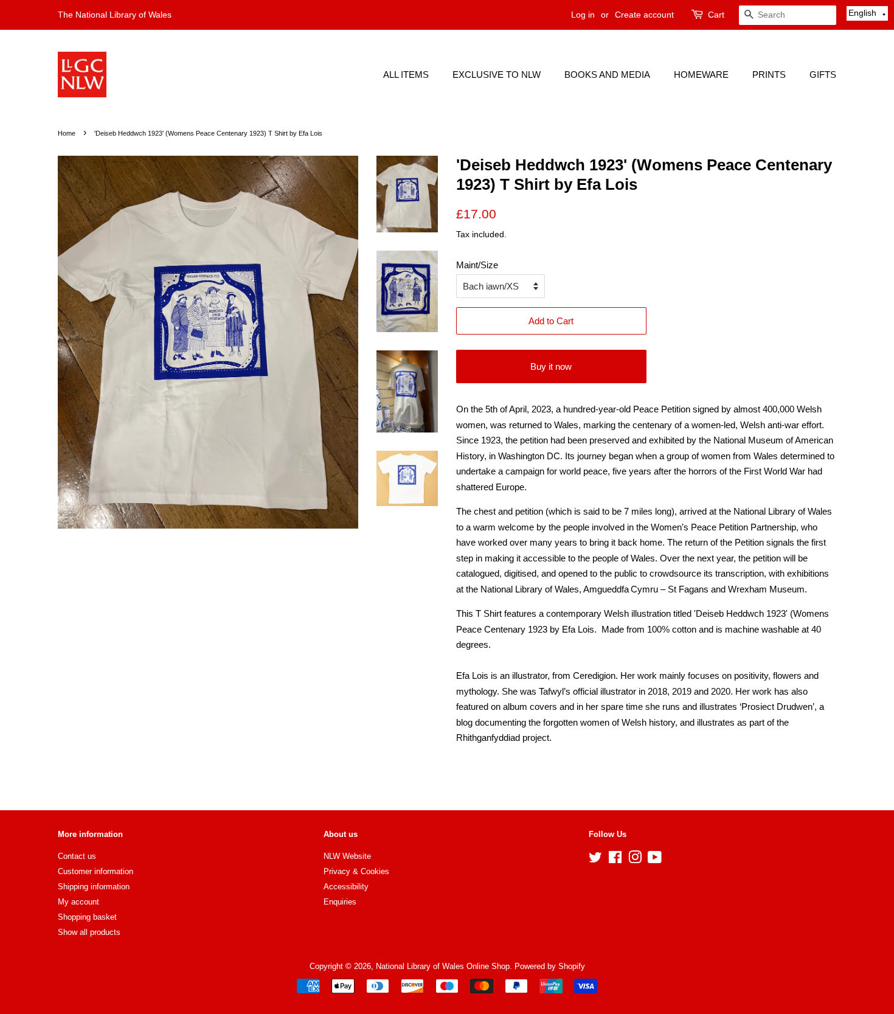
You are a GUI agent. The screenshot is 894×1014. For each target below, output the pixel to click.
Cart (716, 14)
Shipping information (94, 886)
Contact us (77, 856)
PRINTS (769, 74)
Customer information (95, 871)
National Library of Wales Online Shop (443, 966)
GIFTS (822, 74)
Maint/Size (477, 265)
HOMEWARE (701, 74)
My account (78, 901)
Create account (644, 14)
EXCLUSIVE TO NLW (496, 74)
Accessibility (346, 886)
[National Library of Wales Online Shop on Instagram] (635, 859)
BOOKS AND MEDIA (607, 74)
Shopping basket (87, 917)
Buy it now (551, 366)
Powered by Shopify (550, 966)
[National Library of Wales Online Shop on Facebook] (615, 859)
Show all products (89, 932)
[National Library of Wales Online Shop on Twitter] (595, 859)
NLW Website (347, 856)
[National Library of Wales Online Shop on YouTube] (655, 859)
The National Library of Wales (115, 14)
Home (66, 133)
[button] (867, 13)
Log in (583, 14)
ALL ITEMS (406, 74)
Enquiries (340, 901)
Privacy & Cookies (356, 871)
